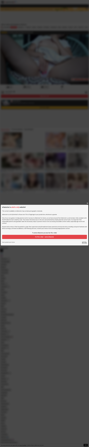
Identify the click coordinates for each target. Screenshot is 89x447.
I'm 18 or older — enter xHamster (44, 237)
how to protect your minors (8, 242)
